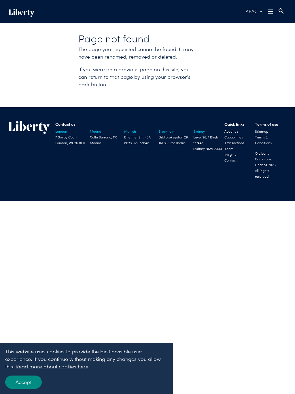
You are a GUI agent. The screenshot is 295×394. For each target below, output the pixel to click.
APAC (252, 11)
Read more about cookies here (52, 366)
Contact (230, 160)
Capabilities (233, 137)
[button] (271, 11)
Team (229, 149)
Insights (230, 155)
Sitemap (261, 132)
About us (231, 132)
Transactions (234, 143)
